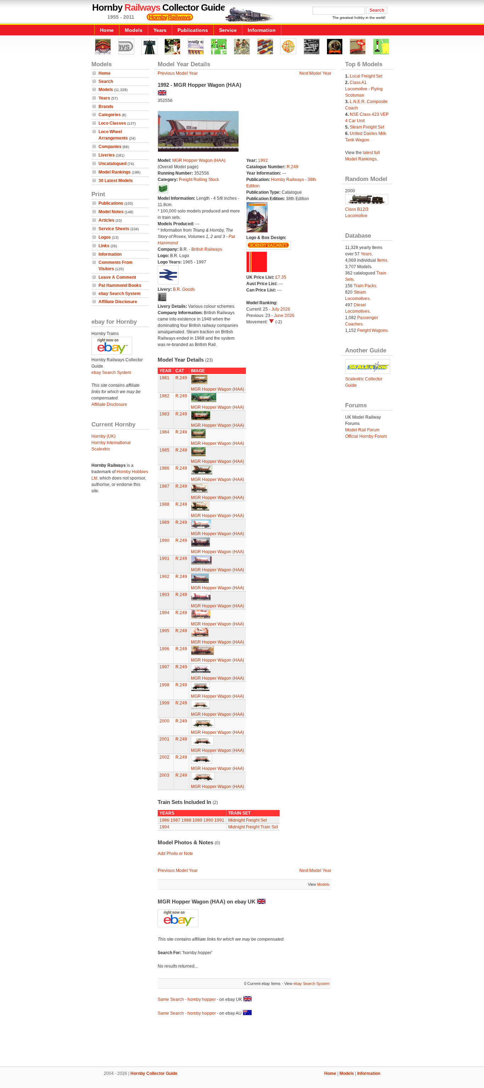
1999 (164, 703)
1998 (164, 684)
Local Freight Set (366, 76)
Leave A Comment (117, 277)
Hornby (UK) (103, 436)
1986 (164, 468)
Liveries (107, 155)
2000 (164, 721)
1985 (164, 450)
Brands (106, 106)
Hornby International (111, 442)
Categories (110, 114)
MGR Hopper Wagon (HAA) (198, 160)
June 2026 (284, 315)
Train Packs (365, 285)
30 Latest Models (116, 180)
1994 (164, 612)
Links (104, 245)
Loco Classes (112, 123)
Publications (193, 30)
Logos (105, 237)
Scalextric (100, 449)
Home (107, 30)
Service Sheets (114, 228)
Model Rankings (115, 172)
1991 (164, 558)
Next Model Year (315, 73)
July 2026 (280, 309)
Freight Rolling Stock (199, 179)
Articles (106, 220)
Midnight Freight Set (247, 820)
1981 (164, 377)
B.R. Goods (184, 289)
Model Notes (111, 211)
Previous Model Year (178, 73)
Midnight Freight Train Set (253, 826)
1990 (164, 540)
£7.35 (280, 277)
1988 (164, 504)
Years (160, 30)
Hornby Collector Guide (154, 1073)
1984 (164, 432)
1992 (263, 160)
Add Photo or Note (175, 853)
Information (262, 30)
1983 (164, 414)
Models (133, 30)
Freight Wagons (372, 330)
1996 (164, 648)
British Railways (206, 249)
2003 (164, 775)
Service (228, 30)
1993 (164, 594)
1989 (164, 522)
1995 (164, 630)
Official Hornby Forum (366, 436)
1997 (164, 666)
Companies (110, 146)
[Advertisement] (242, 1042)
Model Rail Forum (362, 429)
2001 (164, 739)
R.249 (292, 166)
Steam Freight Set (367, 127)
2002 (164, 757)
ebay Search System (120, 293)
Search (106, 81)
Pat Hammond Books (120, 285)
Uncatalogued (112, 163)
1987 (164, 486)
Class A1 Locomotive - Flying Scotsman (364, 89)
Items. (382, 260)
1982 (164, 395)
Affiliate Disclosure (118, 301)
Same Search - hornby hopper (187, 999)
